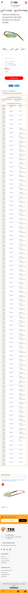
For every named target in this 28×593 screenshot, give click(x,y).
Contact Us (9, 538)
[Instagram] (7, 549)
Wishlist (7, 81)
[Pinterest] (10, 549)
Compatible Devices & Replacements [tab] (12, 93)
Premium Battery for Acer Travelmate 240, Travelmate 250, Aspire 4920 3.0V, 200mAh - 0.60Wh (13, 480)
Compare (13, 81)
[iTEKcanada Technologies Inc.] (14, 2)
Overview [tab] (4, 91)
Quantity (6, 71)
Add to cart (15, 78)
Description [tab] (12, 91)
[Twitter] (4, 549)
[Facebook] (1, 549)
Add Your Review (8, 58)
